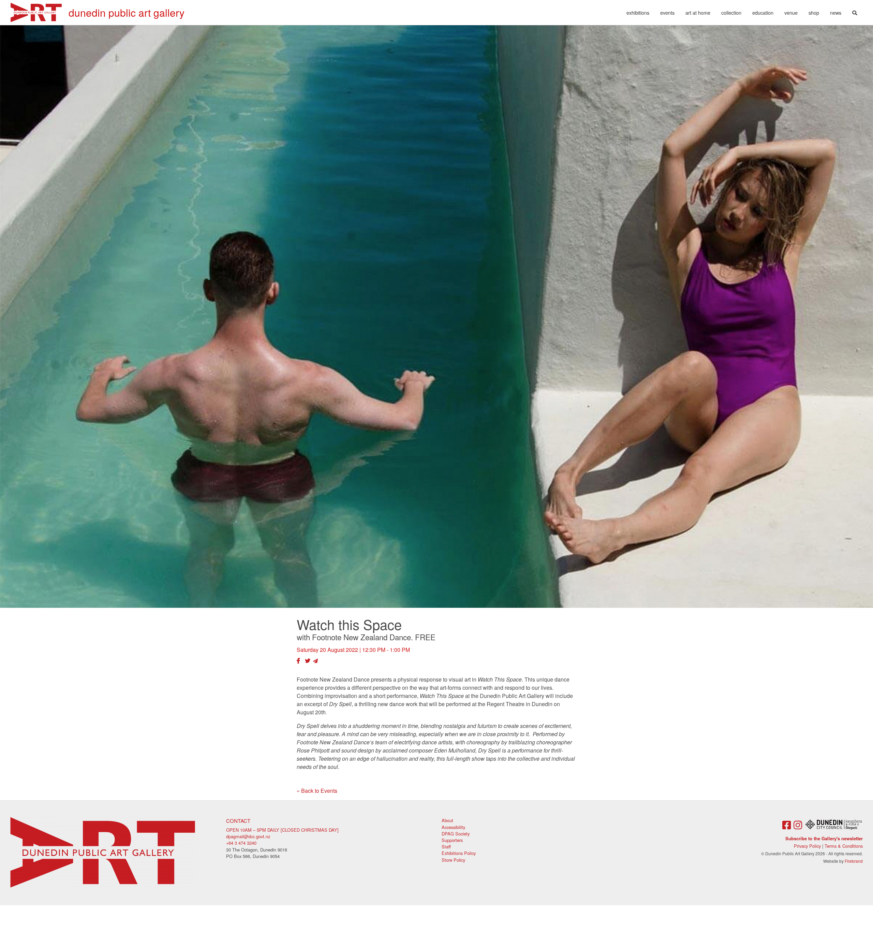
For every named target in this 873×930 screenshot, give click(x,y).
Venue (791, 12)
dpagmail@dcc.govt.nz (248, 836)
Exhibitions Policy (459, 853)
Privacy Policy (807, 846)
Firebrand (854, 861)
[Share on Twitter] (307, 660)
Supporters (452, 840)
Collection (731, 12)
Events (667, 12)
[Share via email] (315, 660)
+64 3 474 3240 (241, 843)
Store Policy (453, 860)
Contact (238, 820)
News (835, 12)
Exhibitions (637, 12)
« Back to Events (317, 791)
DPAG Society (456, 833)
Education (762, 12)
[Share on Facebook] (298, 660)
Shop (814, 12)
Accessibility (453, 827)
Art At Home (697, 12)
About (447, 820)
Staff (446, 846)
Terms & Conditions (844, 846)
